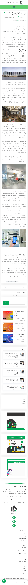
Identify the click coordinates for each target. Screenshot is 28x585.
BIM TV (24, 545)
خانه (25, 533)
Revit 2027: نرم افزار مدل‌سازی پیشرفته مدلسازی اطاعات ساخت (19, 336)
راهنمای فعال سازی (22, 550)
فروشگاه (24, 536)
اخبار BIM (22, 20)
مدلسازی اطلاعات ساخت (12, 281)
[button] (14, 7)
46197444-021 (20, 503)
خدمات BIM (23, 541)
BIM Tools (23, 548)
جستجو (23, 300)
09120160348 (6, 503)
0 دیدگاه (15, 20)
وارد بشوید (14, 295)
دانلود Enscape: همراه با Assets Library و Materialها (20, 325)
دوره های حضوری (22, 538)
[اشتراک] (4, 13)
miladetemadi (7, 17)
